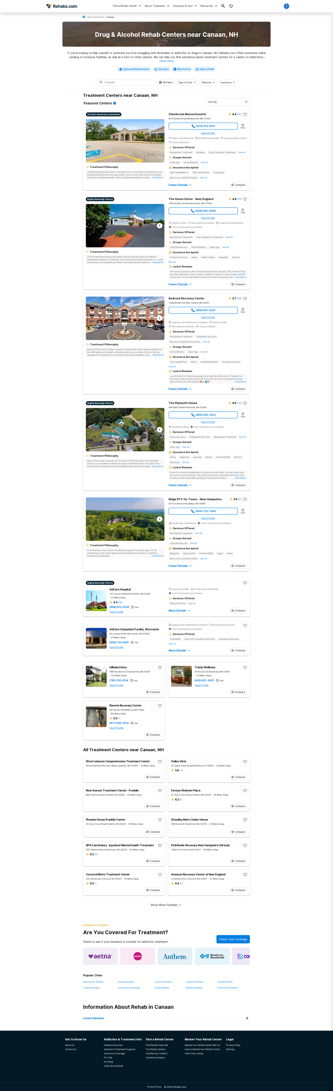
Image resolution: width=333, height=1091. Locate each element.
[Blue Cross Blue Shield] (212, 956)
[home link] (83, 17)
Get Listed (163, 69)
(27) (181, 883)
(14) (181, 770)
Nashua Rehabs (126, 982)
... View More (156, 177)
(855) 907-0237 (206, 310)
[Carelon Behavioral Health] (249, 956)
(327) (239, 114)
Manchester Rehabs (93, 982)
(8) (181, 799)
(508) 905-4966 (205, 210)
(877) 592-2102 (119, 723)
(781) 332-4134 (118, 680)
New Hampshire (96, 17)
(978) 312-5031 (205, 126)
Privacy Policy (154, 1086)
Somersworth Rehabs (129, 987)
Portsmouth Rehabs (227, 987)
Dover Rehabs (162, 987)
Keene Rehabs (225, 982)
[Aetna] (100, 956)
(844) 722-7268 (206, 511)
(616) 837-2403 (204, 680)
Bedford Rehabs (194, 987)
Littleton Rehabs (91, 987)
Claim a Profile (207, 69)
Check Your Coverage (233, 939)
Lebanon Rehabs (194, 982)
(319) (239, 403)
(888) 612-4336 (119, 607)
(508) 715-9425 (119, 642)
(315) (239, 199)
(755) (120, 602)
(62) (240, 499)
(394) (239, 298)
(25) (96, 854)
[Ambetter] (137, 956)
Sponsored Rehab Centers (136, 69)
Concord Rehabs (163, 982)
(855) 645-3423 (206, 414)
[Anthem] (175, 956)
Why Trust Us (184, 69)
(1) (119, 718)
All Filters (168, 82)
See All (241, 152)
